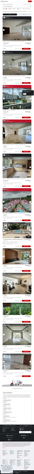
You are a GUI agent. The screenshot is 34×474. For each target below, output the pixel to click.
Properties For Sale (20, 450)
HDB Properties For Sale (19, 454)
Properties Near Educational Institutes (19, 461)
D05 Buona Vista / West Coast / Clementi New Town (27, 465)
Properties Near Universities (19, 463)
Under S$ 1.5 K (9, 405)
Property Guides (5, 452)
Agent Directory (12, 453)
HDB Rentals (26, 453)
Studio (4, 401)
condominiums (28, 445)
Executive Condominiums (12, 446)
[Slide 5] (17, 211)
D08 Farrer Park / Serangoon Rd (26, 467)
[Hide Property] (28, 20)
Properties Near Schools (19, 465)
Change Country (21, 428)
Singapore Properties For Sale (20, 452)
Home (3, 4)
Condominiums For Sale (19, 456)
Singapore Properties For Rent (27, 452)
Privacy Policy (10, 468)
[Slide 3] (15, 39)
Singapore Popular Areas (27, 460)
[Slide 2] (15, 211)
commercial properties (22, 446)
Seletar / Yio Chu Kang (6, 417)
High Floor (4, 413)
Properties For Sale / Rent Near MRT (13, 460)
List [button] (10, 14)
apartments (4, 446)
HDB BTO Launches (5, 453)
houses (16, 446)
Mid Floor (8, 413)
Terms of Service (15, 471)
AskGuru (4, 451)
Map (24, 14)
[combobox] (15, 6)
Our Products (4, 430)
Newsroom (12, 429)
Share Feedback (13, 430)
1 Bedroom (7, 401)
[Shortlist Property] (30, 20)
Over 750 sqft (9, 409)
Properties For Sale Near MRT (12, 462)
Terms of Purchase (25, 471)
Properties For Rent (27, 450)
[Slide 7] (18, 39)
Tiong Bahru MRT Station (6, 421)
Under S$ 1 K (4, 405)
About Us (4, 429)
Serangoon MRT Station (13, 421)
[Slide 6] (17, 39)
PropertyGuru (5, 450)
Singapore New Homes (5, 460)
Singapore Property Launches (5, 462)
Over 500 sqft (5, 409)
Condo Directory (12, 451)
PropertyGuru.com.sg (5, 442)
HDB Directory (12, 452)
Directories (11, 450)
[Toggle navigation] (33, 1)
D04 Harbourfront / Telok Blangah (26, 462)
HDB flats (7, 446)
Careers (4, 431)
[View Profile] (8, 18)
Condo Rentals (26, 454)
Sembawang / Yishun (13, 417)
